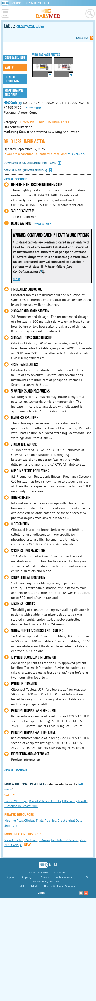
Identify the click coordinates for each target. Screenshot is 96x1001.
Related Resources (12, 79)
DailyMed (48, 13)
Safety (9, 67)
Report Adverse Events (45, 801)
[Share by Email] (81, 893)
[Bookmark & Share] (86, 893)
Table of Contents (22, 211)
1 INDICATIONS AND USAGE (26, 289)
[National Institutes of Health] (5, 3)
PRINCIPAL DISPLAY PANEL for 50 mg (33, 710)
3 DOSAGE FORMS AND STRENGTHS (31, 337)
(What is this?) (43, 223)
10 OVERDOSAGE (20, 497)
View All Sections (15, 179)
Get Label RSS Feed (64, 840)
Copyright (28, 877)
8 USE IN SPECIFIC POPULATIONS (30, 471)
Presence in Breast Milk (21, 806)
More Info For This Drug (14, 93)
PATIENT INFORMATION (24, 684)
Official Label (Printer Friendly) (25, 170)
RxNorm (44, 840)
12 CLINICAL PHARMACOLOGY (28, 550)
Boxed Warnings (15, 801)
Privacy (44, 877)
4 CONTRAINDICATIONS (24, 364)
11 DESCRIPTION (20, 524)
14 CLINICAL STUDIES (23, 604)
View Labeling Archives (20, 840)
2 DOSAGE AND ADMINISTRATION (30, 311)
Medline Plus (13, 820)
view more (33, 108)
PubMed (50, 820)
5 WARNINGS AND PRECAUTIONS (30, 391)
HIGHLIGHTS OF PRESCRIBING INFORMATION (36, 184)
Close (16, 279)
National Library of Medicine (30, 3)
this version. (76, 154)
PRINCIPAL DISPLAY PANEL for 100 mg (33, 732)
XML (53, 163)
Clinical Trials (33, 820)
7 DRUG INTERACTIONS (24, 444)
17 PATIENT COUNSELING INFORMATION (33, 657)
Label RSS (82, 38)
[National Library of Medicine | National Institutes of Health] (48, 865)
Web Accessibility (66, 877)
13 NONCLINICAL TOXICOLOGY (28, 577)
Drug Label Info (15, 57)
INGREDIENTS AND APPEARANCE (30, 754)
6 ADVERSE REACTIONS (24, 417)
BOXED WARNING (21, 223)
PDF (44, 163)
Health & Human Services (59, 886)
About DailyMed (38, 872)
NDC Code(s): (13, 103)
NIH (21, 886)
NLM (34, 886)
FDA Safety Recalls (74, 801)
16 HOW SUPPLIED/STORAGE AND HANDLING (37, 630)
